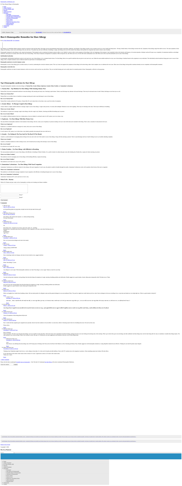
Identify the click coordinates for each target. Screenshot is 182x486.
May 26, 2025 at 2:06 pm (9, 214)
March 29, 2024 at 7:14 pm (9, 274)
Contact (5, 27)
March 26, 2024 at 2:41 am (9, 282)
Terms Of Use (9, 20)
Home (4, 6)
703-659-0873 (39, 32)
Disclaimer (5, 13)
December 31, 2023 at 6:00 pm (13, 340)
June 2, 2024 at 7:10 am (8, 252)
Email (20, 197)
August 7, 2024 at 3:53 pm (9, 245)
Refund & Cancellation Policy (13, 21)
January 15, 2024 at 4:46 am (9, 320)
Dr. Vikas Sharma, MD (8, 9)
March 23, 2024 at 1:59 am (9, 290)
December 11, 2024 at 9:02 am (13, 298)
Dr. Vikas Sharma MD (7, 40)
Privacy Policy (9, 19)
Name (20, 194)
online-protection (10, 23)
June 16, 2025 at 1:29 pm (9, 207)
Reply (4, 211)
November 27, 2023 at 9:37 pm (10, 330)
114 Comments (16, 40)
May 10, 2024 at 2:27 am (9, 260)
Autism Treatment (7, 11)
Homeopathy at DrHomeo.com (8, 1)
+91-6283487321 (67, 32)
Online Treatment (7, 7)
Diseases (5, 10)
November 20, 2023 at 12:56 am (10, 348)
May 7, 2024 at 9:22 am (8, 267)
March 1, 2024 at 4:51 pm (9, 305)
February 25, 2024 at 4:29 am (10, 313)
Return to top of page (5, 444)
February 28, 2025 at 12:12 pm (10, 223)
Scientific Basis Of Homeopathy (13, 16)
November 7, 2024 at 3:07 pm (10, 237)
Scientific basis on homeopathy (23, 362)
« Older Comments (5, 359)
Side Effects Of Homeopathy (12, 15)
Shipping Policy (9, 24)
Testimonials (6, 25)
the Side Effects (48, 362)
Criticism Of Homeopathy (12, 18)
